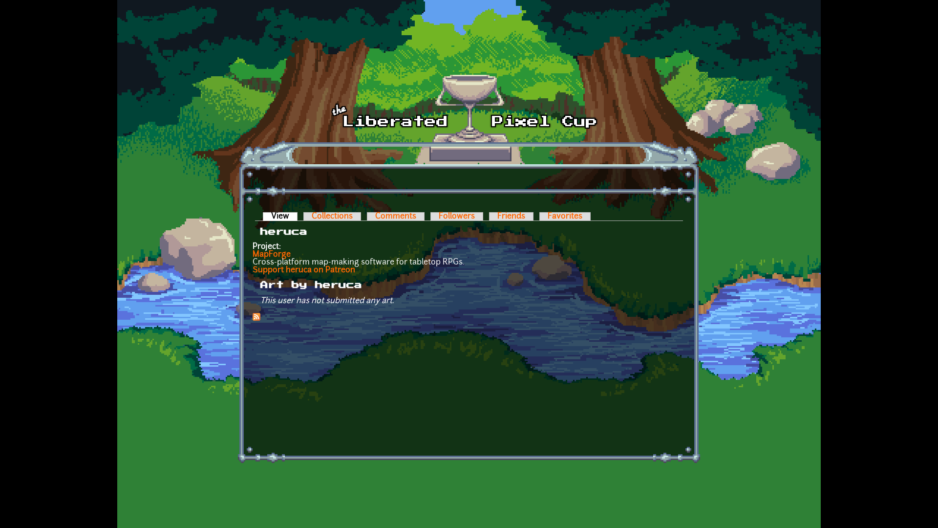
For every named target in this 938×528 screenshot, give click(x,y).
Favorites (565, 216)
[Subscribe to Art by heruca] (256, 319)
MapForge (272, 255)
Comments (395, 216)
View (284, 216)
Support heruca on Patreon (304, 270)
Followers (457, 216)
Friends (511, 216)
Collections (332, 216)
